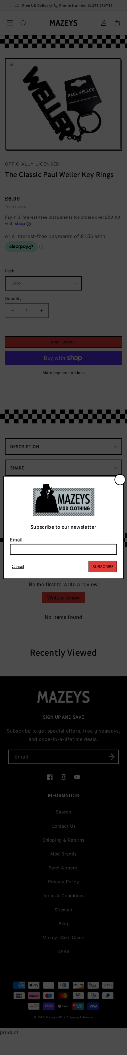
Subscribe (102, 566)
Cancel (18, 566)
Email (16, 540)
